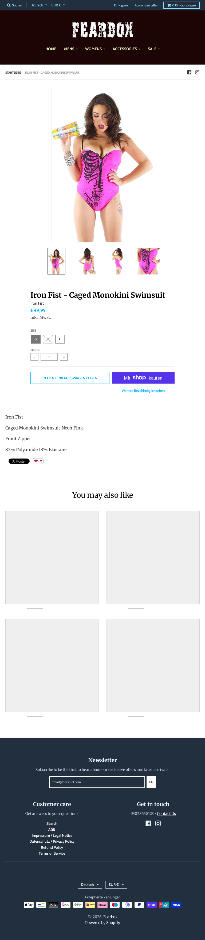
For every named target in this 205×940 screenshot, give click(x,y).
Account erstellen (146, 5)
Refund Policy (52, 847)
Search (51, 823)
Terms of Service (52, 853)
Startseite (13, 72)
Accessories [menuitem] (125, 48)
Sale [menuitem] (152, 48)
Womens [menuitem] (93, 48)
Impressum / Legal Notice (52, 835)
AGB (52, 829)
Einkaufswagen (184, 5)
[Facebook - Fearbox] (189, 72)
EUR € (56, 5)
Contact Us (166, 813)
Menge (35, 350)
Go (151, 782)
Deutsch (36, 5)
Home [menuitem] (50, 48)
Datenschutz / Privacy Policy (51, 841)
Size (33, 330)
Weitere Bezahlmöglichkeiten (143, 390)
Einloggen (121, 5)
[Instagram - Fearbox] (197, 72)
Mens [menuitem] (69, 48)
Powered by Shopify (102, 922)
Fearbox (110, 916)
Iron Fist (37, 303)
